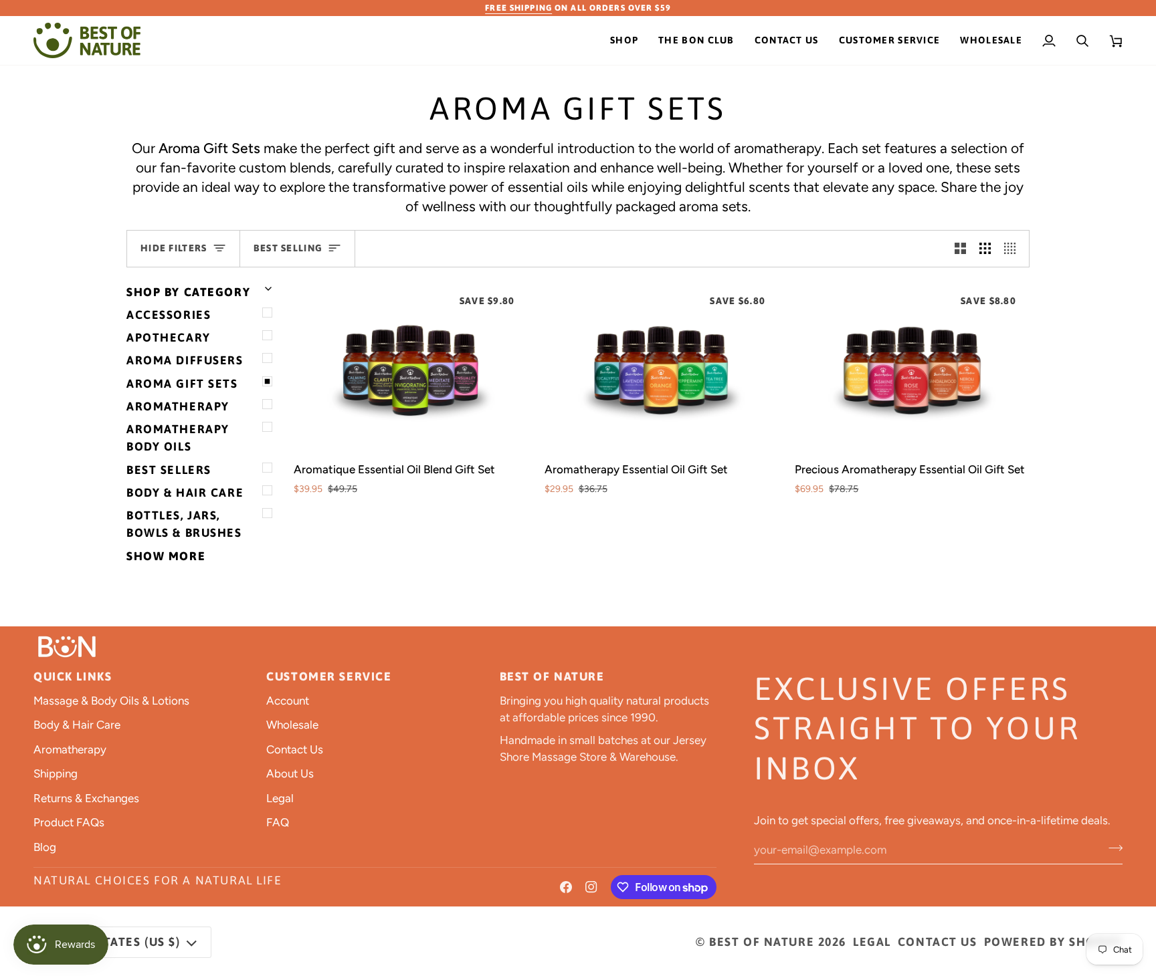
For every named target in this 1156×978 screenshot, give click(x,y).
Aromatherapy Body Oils (177, 437)
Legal (280, 798)
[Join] (1111, 847)
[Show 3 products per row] (985, 249)
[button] (624, 40)
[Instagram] (591, 887)
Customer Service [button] (328, 676)
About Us (290, 773)
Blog (44, 847)
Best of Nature (761, 942)
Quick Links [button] (72, 676)
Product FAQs (68, 822)
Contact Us (294, 749)
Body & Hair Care (185, 492)
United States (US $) (113, 942)
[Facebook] (566, 887)
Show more (165, 556)
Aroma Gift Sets (182, 383)
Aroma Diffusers (185, 360)
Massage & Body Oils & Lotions (111, 700)
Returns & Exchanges (86, 798)
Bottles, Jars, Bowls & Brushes (184, 524)
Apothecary (168, 337)
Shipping (55, 773)
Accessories (168, 315)
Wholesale (292, 724)
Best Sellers (168, 470)
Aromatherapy (177, 406)
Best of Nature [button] (552, 676)
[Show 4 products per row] (1013, 249)
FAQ (277, 822)
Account (287, 700)
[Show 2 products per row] (960, 249)
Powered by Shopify (1053, 942)
